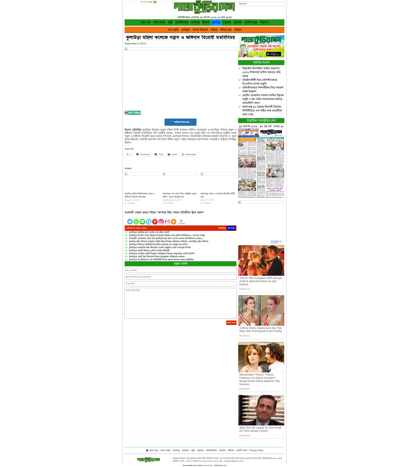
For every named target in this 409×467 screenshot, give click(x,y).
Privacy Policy (256, 450)
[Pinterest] (155, 219)
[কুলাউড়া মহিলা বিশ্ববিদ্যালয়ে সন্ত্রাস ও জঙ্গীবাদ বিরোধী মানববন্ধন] (142, 182)
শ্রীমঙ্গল (205, 22)
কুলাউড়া (216, 22)
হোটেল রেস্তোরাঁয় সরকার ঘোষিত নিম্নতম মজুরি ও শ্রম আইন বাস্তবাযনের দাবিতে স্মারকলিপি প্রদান (263, 99)
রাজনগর (238, 22)
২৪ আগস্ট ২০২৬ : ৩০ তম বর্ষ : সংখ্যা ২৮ (261, 126)
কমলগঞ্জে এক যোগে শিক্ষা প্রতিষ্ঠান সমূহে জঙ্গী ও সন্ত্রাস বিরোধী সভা (179, 195)
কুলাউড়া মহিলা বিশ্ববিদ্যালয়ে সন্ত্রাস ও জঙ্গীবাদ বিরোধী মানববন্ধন (140, 195)
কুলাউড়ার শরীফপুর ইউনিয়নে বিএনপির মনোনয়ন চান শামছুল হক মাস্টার (158, 244)
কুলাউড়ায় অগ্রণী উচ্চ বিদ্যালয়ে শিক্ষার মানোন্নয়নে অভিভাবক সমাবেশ (157, 256)
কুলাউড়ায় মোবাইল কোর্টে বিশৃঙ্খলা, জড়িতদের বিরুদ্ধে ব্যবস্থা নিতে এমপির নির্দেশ (161, 253)
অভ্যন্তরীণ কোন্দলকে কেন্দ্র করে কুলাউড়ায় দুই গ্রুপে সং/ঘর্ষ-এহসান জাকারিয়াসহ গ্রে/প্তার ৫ (166, 238)
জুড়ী (170, 22)
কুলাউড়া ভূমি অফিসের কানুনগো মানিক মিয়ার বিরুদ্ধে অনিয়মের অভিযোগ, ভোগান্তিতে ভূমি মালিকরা (168, 241)
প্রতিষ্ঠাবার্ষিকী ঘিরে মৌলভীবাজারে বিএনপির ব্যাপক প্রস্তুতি (259, 82)
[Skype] (148, 219)
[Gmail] (167, 219)
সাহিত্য (214, 30)
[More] (173, 219)
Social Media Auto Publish (193, 465)
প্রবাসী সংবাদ (251, 22)
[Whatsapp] (136, 219)
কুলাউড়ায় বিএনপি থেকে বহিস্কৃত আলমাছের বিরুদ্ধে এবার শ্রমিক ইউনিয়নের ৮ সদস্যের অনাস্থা (167, 235)
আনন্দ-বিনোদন (200, 30)
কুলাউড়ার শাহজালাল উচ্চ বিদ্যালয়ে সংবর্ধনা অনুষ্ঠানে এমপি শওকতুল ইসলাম (160, 247)
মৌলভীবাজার (181, 22)
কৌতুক (237, 30)
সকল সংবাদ (160, 22)
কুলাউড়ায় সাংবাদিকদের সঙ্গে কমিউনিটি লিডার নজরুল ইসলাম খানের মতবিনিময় (161, 259)
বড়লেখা (227, 22)
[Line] (142, 219)
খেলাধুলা (185, 30)
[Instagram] (161, 219)
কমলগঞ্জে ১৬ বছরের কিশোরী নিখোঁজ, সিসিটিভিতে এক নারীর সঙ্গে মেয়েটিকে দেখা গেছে (262, 110)
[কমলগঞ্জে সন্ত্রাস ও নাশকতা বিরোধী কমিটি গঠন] (218, 182)
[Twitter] (130, 219)
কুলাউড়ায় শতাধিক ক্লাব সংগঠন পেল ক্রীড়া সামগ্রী (149, 232)
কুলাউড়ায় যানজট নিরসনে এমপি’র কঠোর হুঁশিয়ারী (149, 250)
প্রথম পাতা (146, 22)
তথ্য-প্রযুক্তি (173, 30)
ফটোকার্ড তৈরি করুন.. (182, 122)
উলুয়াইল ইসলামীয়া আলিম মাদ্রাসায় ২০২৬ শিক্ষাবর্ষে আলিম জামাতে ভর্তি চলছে (261, 72)
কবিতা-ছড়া (226, 30)
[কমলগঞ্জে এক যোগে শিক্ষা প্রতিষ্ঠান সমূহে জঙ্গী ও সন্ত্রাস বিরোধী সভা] (180, 182)
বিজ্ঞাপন (264, 22)
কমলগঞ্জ (195, 22)
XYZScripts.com (220, 465)
